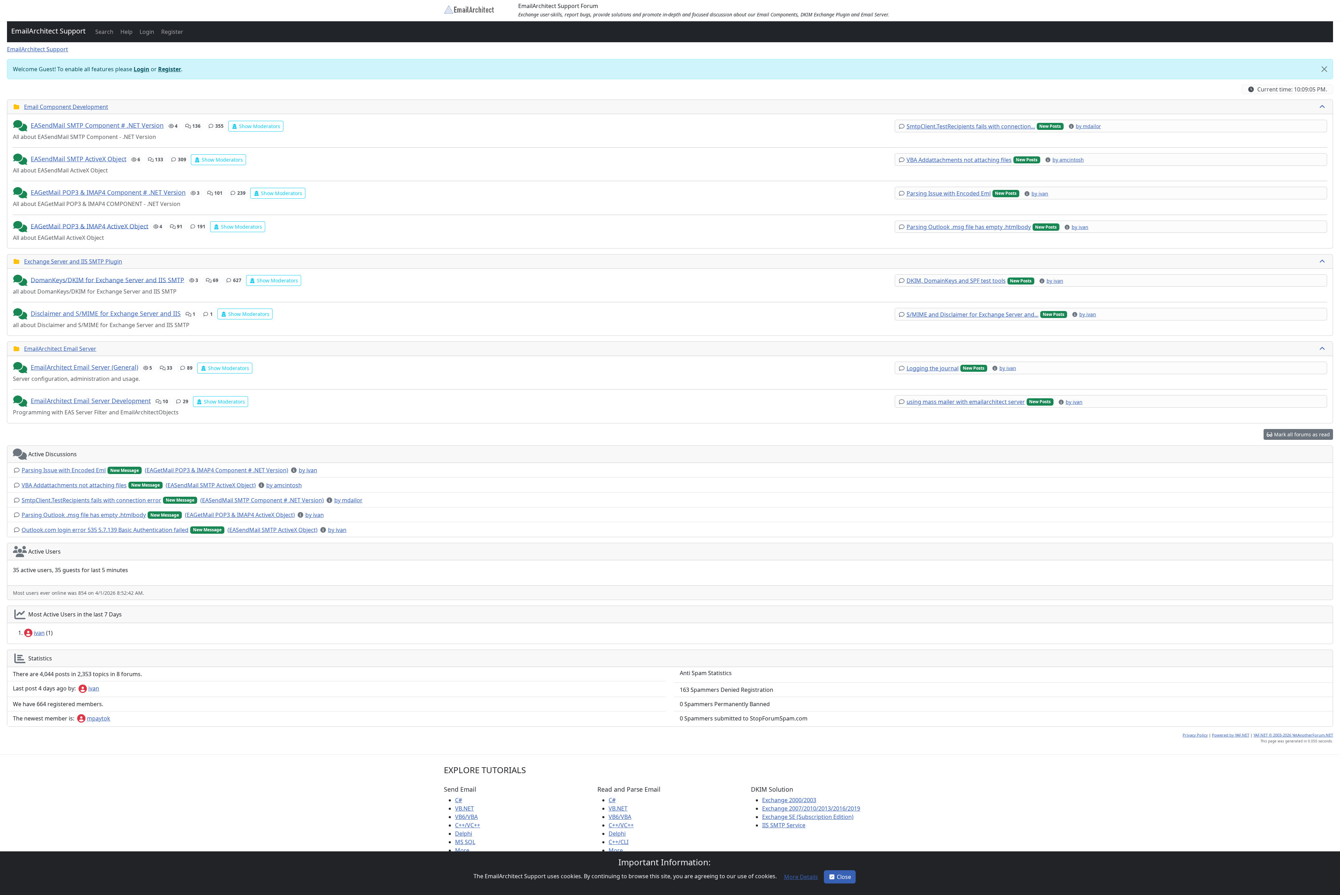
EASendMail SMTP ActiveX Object (78, 159)
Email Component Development (66, 107)
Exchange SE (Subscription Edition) (808, 817)
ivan (39, 633)
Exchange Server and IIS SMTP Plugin (73, 261)
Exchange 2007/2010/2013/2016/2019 (811, 808)
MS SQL (465, 842)
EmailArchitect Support (48, 31)
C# (458, 800)
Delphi (463, 833)
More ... (465, 850)
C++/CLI (618, 842)
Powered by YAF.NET (1230, 735)
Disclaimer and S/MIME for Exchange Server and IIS (106, 313)
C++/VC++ (467, 825)
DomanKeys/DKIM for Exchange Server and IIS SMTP (107, 279)
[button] (103, 32)
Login (141, 69)
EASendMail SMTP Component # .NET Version (97, 125)
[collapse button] (1323, 107)
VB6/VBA (466, 817)
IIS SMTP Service (783, 825)
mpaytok (98, 718)
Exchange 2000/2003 (789, 800)
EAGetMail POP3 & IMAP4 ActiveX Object (89, 226)
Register (169, 69)
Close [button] (844, 877)
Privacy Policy (1195, 735)
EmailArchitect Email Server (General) (84, 367)
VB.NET (464, 808)
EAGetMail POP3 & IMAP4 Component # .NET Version (108, 192)
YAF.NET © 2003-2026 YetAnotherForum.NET (1293, 735)
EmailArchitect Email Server (60, 349)
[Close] (1324, 69)
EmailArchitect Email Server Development (91, 401)
